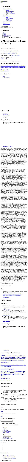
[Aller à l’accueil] (4, 1)
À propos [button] (5, 15)
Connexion (5, 14)
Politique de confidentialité (8, 455)
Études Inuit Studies (7, 35)
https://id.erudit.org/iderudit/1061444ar (11, 50)
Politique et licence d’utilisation (9, 458)
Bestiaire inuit (6, 36)
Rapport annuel (9, 20)
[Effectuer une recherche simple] (1, 2)
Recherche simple (4, 26)
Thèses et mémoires (10, 11)
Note (4, 76)
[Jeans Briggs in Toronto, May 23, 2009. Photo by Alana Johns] (10, 144)
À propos (9, 15)
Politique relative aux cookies (9, 457)
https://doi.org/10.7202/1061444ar (10, 53)
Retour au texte (6, 297)
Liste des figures (6, 77)
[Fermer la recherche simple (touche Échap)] (2, 2)
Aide (4, 429)
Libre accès (8, 19)
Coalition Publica (9, 18)
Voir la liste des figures (7, 146)
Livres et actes (9, 12)
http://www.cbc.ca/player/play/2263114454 (12, 294)
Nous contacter (6, 432)
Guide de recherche (7, 431)
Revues (7, 10)
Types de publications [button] (7, 8)
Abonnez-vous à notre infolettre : (8, 423)
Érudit (7, 17)
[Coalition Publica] (5, 453)
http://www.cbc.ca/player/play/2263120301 (12, 295)
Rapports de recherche (10, 13)
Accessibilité (5, 430)
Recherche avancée (7, 21)
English (4, 22)
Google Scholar (6, 309)
